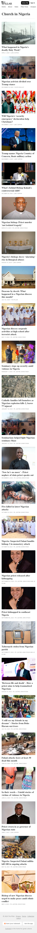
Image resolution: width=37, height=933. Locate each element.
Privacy (18, 916)
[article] (18, 38)
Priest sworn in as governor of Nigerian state (16, 828)
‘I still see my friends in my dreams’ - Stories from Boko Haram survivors (15, 723)
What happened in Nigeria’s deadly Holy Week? (15, 48)
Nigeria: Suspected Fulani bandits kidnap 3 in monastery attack (18, 542)
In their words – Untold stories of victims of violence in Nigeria (18, 793)
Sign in (32, 3)
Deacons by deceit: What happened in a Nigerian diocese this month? (17, 294)
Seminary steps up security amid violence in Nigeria (17, 367)
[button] (3, 7)
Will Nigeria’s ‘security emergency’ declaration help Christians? (15, 119)
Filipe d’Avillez (19, 87)
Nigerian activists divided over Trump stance (16, 83)
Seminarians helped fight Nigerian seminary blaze (18, 439)
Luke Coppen (15, 53)
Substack (8, 929)
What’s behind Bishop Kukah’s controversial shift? (17, 189)
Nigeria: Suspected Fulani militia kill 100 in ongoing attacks (17, 862)
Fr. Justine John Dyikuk (20, 228)
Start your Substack (13, 923)
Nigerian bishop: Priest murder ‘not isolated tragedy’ (17, 224)
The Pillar (14, 299)
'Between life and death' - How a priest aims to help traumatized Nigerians (17, 686)
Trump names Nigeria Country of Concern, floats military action (18, 155)
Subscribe (25, 3)
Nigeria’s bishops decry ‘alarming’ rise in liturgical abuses (18, 258)
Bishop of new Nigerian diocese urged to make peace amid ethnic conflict (18, 898)
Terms (24, 916)
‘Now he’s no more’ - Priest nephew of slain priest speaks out (18, 473)
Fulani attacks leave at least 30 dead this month (16, 759)
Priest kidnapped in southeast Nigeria (16, 613)
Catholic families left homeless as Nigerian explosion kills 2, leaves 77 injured (18, 403)
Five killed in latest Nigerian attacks (15, 508)
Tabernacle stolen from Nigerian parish (17, 648)
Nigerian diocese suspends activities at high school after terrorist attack (15, 331)
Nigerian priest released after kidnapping (16, 577)
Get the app (28, 923)
